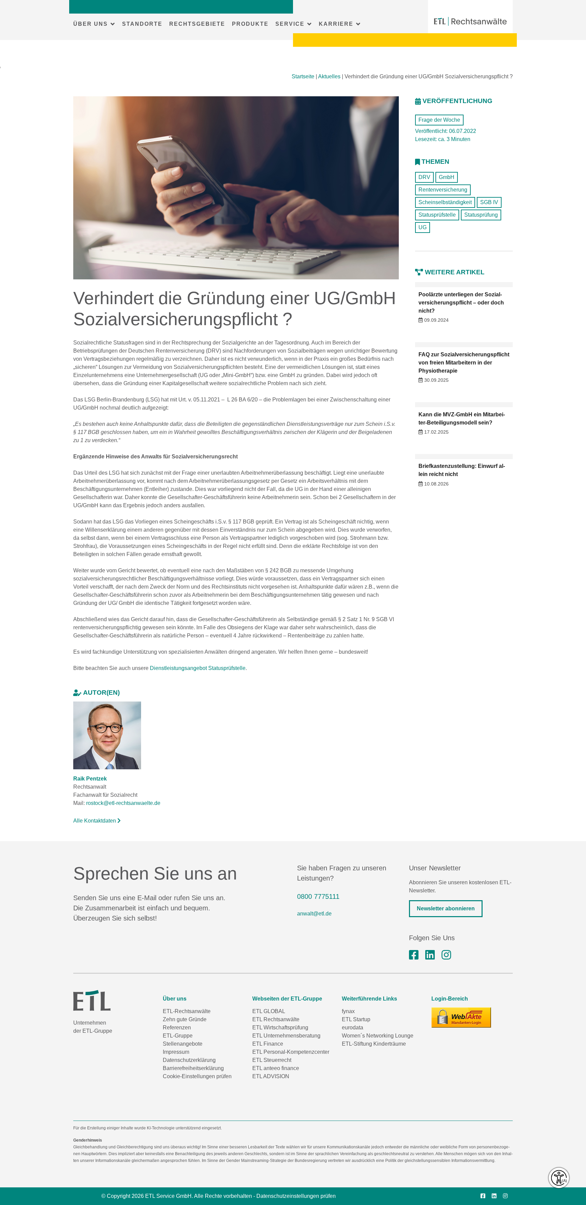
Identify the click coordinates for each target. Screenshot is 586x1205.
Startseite (303, 76)
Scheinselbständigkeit (445, 202)
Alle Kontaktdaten (95, 821)
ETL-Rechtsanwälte (187, 1011)
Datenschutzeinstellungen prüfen (296, 1196)
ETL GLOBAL (268, 1011)
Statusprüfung (481, 215)
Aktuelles (329, 76)
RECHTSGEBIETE (197, 24)
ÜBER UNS (90, 24)
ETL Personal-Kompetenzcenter (290, 1052)
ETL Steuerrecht (271, 1060)
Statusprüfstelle (437, 215)
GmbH (446, 177)
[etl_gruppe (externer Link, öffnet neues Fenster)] (446, 955)
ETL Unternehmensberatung (286, 1036)
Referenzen (177, 1027)
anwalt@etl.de (314, 913)
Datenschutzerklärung (189, 1060)
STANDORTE (142, 24)
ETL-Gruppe (178, 1036)
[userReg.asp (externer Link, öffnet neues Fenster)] (461, 1017)
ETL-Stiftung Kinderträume (374, 1044)
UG (422, 227)
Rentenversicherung (442, 190)
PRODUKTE (250, 24)
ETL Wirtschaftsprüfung (280, 1027)
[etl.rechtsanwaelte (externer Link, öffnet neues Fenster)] (413, 955)
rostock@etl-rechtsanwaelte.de (123, 803)
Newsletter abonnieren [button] (446, 908)
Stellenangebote (182, 1044)
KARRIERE (336, 24)
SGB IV (489, 202)
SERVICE (290, 24)
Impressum (176, 1052)
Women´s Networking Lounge (377, 1036)
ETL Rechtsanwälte (275, 1019)
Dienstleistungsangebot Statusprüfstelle (198, 668)
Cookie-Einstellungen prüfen (197, 1076)
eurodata (352, 1027)
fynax (348, 1011)
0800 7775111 (318, 896)
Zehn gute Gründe (185, 1019)
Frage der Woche (439, 120)
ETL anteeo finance (275, 1068)
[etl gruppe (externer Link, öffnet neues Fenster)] (430, 955)
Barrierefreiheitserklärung (193, 1068)
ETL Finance (267, 1044)
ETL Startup (356, 1019)
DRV (424, 177)
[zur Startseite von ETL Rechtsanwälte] (470, 21)
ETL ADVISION (270, 1076)
